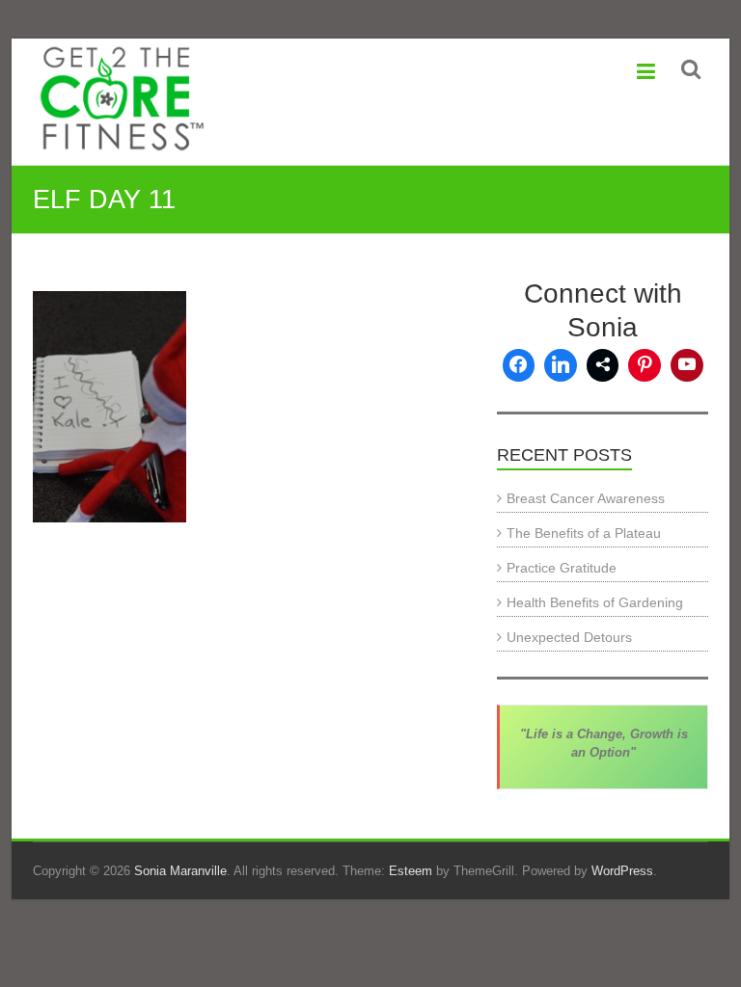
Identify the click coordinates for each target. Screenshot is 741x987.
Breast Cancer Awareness (586, 498)
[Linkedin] (560, 365)
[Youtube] (687, 365)
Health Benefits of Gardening (595, 602)
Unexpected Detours (569, 637)
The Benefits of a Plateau (584, 533)
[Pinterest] (644, 365)
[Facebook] (519, 365)
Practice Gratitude (562, 567)
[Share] (603, 365)
